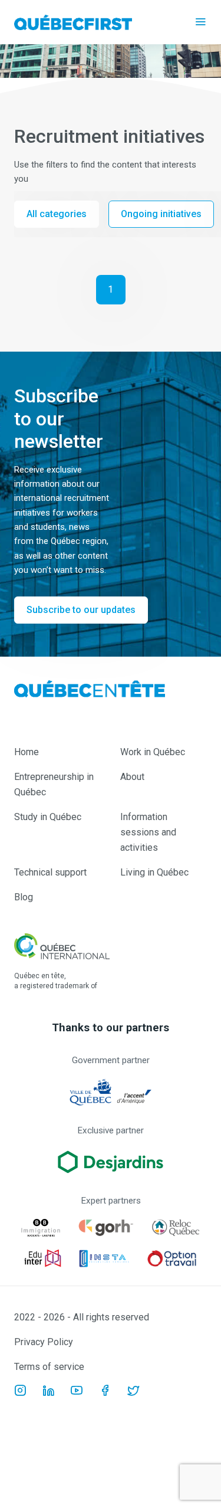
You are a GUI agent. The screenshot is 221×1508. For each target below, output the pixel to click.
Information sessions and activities (148, 832)
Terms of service (49, 1366)
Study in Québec (47, 816)
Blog (23, 897)
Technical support (50, 872)
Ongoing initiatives (161, 213)
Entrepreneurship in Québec (54, 784)
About (132, 776)
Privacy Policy (43, 1342)
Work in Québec (152, 752)
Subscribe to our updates (81, 609)
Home (26, 752)
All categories (57, 213)
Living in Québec (154, 872)
